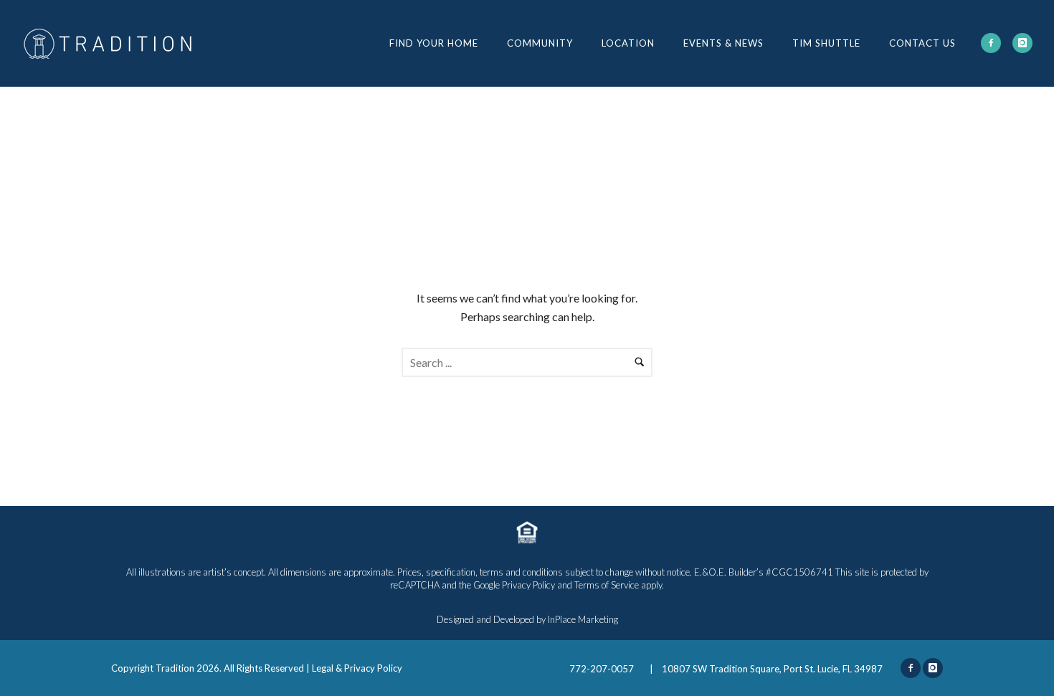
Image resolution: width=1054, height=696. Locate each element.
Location (628, 43)
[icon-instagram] (1022, 43)
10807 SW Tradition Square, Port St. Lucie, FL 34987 (772, 668)
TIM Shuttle (826, 43)
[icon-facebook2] (991, 43)
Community (540, 43)
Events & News (723, 43)
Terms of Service (606, 585)
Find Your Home (433, 43)
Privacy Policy (528, 585)
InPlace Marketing (583, 619)
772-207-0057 (602, 668)
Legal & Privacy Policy (357, 668)
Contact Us (922, 43)
